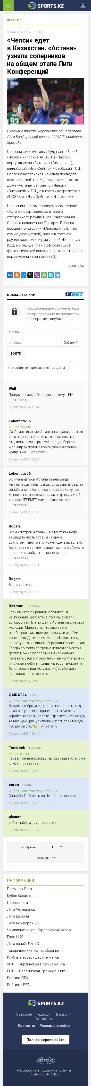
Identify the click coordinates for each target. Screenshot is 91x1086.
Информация (20, 880)
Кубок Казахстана (22, 896)
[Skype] (51, 275)
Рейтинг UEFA (18, 985)
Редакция (43, 1014)
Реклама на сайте (55, 1026)
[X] (30, 275)
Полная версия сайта (45, 1040)
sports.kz (76, 265)
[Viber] (37, 275)
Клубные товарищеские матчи (33, 957)
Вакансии (64, 1014)
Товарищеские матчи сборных (33, 950)
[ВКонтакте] (10, 275)
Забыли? (70, 342)
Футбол (14, 20)
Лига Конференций (23, 923)
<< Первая (28, 847)
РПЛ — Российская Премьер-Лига (36, 971)
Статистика (43, 1019)
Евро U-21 (15, 937)
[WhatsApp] (44, 275)
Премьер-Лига (19, 889)
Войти (16, 353)
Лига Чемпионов (21, 909)
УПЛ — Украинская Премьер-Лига (36, 964)
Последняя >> (45, 858)
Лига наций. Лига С (23, 943)
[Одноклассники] (17, 275)
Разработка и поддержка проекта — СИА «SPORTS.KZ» (45, 1072)
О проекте (24, 1014)
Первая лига (17, 902)
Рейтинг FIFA (17, 978)
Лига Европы (18, 916)
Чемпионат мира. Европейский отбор (39, 930)
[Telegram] (57, 275)
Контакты (26, 1026)
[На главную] (45, 5)
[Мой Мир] (23, 275)
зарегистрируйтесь (49, 319)
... (43, 847)
